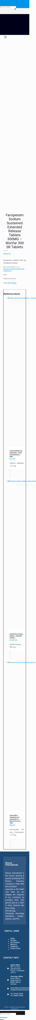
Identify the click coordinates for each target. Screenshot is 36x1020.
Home (12, 938)
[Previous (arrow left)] (1, 1019)
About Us (13, 944)
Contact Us (14, 946)
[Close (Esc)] (6, 1017)
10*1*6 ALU (11, 283)
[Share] (4, 1017)
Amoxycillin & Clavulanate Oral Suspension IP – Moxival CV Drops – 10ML (15, 819)
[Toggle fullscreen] (3, 1017)
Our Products (15, 942)
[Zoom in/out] (1, 1017)
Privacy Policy (15, 948)
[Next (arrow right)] (3, 1019)
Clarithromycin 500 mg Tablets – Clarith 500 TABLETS (16, 635)
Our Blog (13, 940)
